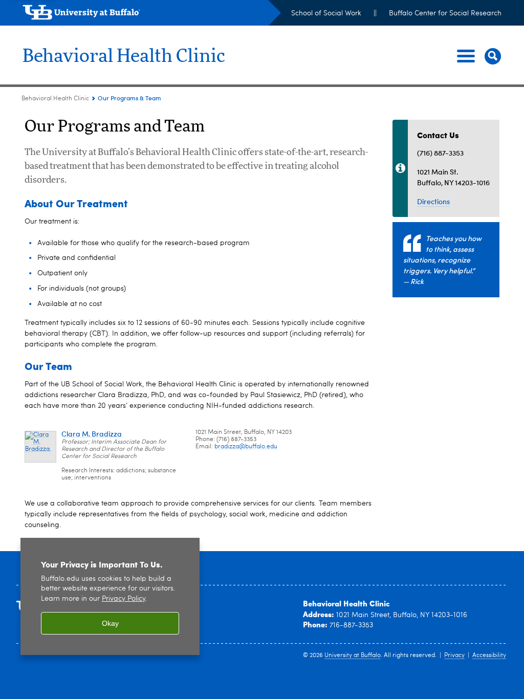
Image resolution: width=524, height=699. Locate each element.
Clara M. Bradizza (91, 434)
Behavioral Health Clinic (124, 56)
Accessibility (489, 655)
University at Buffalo (352, 655)
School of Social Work (326, 13)
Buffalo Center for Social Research (445, 13)
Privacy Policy (123, 599)
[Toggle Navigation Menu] (477, 56)
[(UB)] (152, 14)
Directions (433, 201)
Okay (110, 623)
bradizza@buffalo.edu (245, 447)
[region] (110, 596)
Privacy (454, 655)
